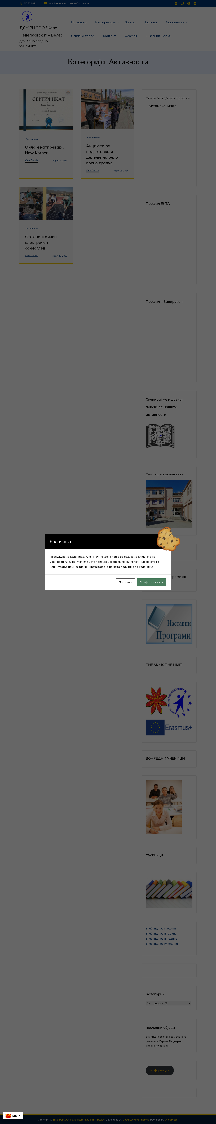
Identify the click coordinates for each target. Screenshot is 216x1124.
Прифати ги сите (151, 582)
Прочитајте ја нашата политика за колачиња (121, 567)
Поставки (125, 582)
